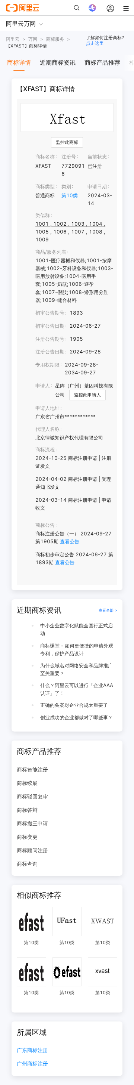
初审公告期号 (49, 313)
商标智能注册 (32, 769)
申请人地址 (47, 408)
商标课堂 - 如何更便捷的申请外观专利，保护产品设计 (76, 649)
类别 (66, 186)
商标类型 (45, 186)
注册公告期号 (49, 339)
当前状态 (97, 157)
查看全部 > (108, 610)
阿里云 (12, 39)
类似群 (42, 215)
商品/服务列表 (50, 252)
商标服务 (55, 39)
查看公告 (69, 541)
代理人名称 (47, 429)
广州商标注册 (32, 1064)
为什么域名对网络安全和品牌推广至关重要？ (76, 669)
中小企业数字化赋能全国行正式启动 (76, 629)
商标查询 (27, 863)
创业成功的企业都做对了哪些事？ (76, 717)
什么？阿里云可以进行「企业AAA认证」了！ (76, 689)
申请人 (42, 386)
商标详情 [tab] (19, 62)
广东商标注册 (32, 1050)
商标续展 (27, 783)
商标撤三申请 (32, 823)
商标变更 (27, 837)
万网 (32, 39)
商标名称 (45, 157)
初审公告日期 (49, 326)
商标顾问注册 (32, 850)
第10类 (69, 195)
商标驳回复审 (32, 796)
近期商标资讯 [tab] (58, 62)
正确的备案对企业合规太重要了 (74, 705)
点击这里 (95, 43)
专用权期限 (47, 365)
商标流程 (45, 449)
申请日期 (97, 186)
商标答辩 (27, 810)
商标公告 (45, 525)
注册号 (68, 157)
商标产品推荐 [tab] (102, 62)
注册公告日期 (49, 352)
